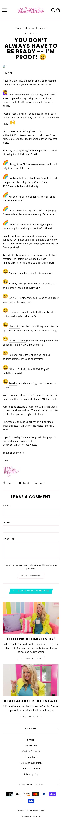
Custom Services (31, 751)
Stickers (13, 369)
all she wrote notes (34, 28)
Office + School (17, 340)
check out (19, 444)
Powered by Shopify (31, 816)
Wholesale (31, 745)
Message (9, 539)
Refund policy (31, 774)
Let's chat (31, 728)
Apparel (13, 273)
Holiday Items (16, 283)
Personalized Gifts (18, 354)
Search (31, 739)
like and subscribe (31, 658)
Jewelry (13, 383)
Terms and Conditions (30, 762)
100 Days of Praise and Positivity (20, 186)
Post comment (31, 576)
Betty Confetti (35, 182)
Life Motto (14, 326)
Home (18, 28)
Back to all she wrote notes (33, 591)
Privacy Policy (31, 757)
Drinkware (14, 312)
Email (7, 522)
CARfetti (13, 297)
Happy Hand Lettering (14, 182)
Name (6, 505)
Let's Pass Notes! (31, 785)
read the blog (31, 716)
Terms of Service (31, 768)
